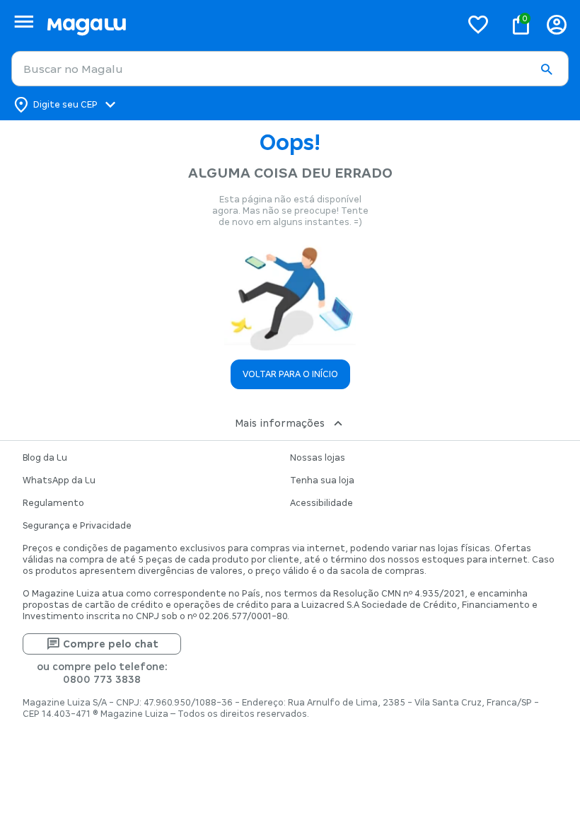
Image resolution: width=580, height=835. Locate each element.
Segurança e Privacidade (77, 526)
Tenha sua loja (322, 480)
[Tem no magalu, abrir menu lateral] (23, 21)
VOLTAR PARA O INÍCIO (290, 374)
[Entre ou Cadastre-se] (557, 24)
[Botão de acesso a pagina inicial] (247, 24)
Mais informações (280, 423)
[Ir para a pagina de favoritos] (478, 24)
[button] (546, 69)
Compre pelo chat (110, 644)
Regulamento (53, 503)
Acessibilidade (321, 503)
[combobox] (290, 68)
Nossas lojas (317, 458)
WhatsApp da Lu (59, 480)
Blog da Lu (45, 458)
